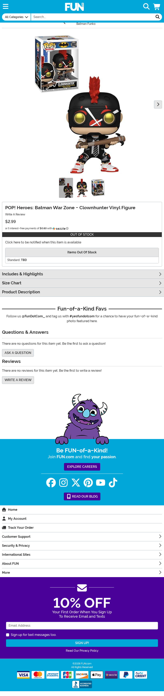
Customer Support (16, 537)
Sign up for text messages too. (33, 635)
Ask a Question (18, 353)
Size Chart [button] (11, 283)
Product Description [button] (21, 292)
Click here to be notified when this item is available (43, 242)
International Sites (16, 555)
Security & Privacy (16, 546)
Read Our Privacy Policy (82, 650)
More (6, 573)
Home (12, 510)
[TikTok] (113, 483)
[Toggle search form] (146, 6)
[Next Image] (158, 105)
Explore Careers (82, 467)
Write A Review (15, 214)
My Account (17, 519)
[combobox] (92, 17)
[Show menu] (5, 6)
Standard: (13, 260)
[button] (157, 6)
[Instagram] (63, 483)
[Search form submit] (157, 17)
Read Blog (84, 496)
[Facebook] (51, 483)
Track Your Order (21, 528)
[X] (76, 483)
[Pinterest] (88, 483)
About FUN (10, 564)
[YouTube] (100, 483)
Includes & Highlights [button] (22, 274)
